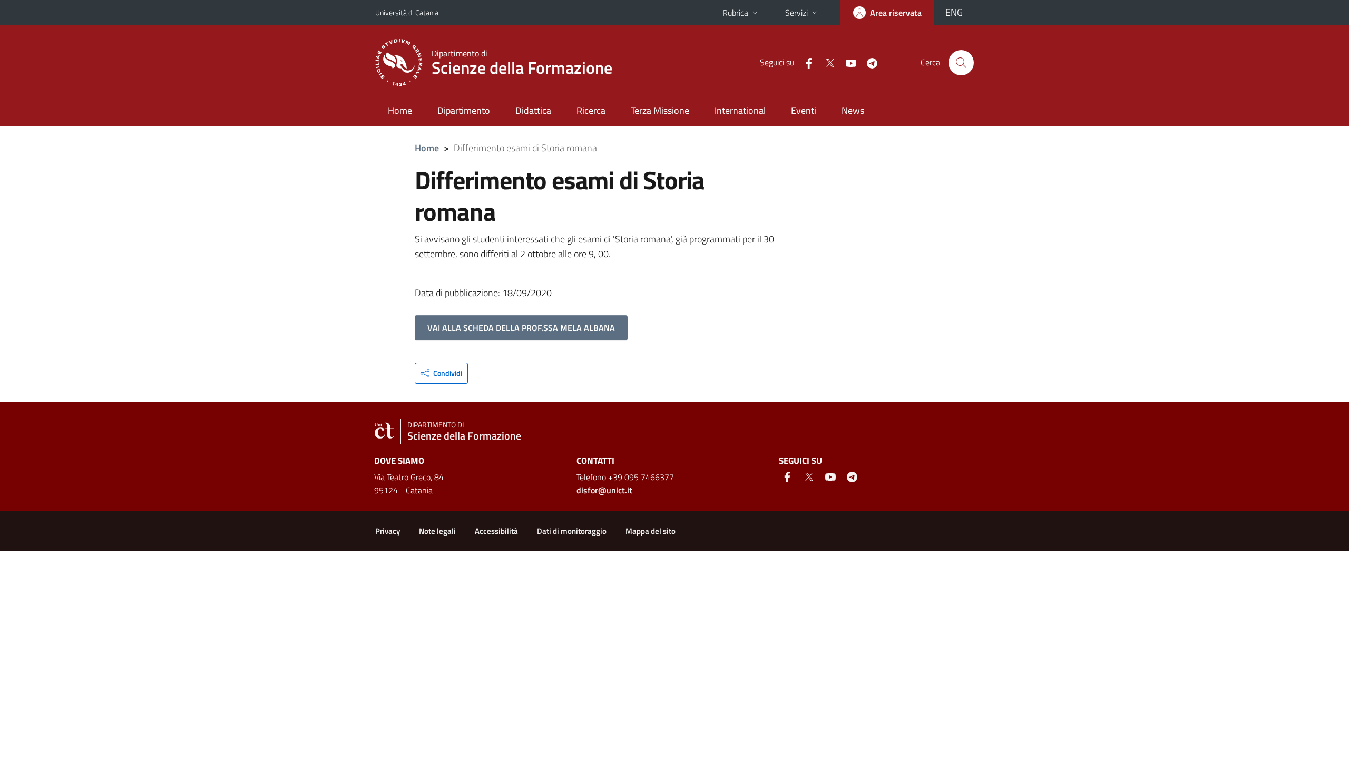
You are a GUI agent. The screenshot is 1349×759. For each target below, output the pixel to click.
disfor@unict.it (604, 490)
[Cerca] (961, 62)
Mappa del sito (650, 531)
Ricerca (590, 110)
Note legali (437, 531)
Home (400, 110)
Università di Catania (406, 12)
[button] (441, 373)
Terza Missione (660, 110)
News (853, 110)
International (740, 110)
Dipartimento (463, 110)
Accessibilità (496, 531)
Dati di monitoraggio (572, 531)
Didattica (533, 110)
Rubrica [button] (735, 12)
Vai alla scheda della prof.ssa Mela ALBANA (521, 328)
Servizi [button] (796, 12)
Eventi (803, 110)
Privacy (387, 531)
